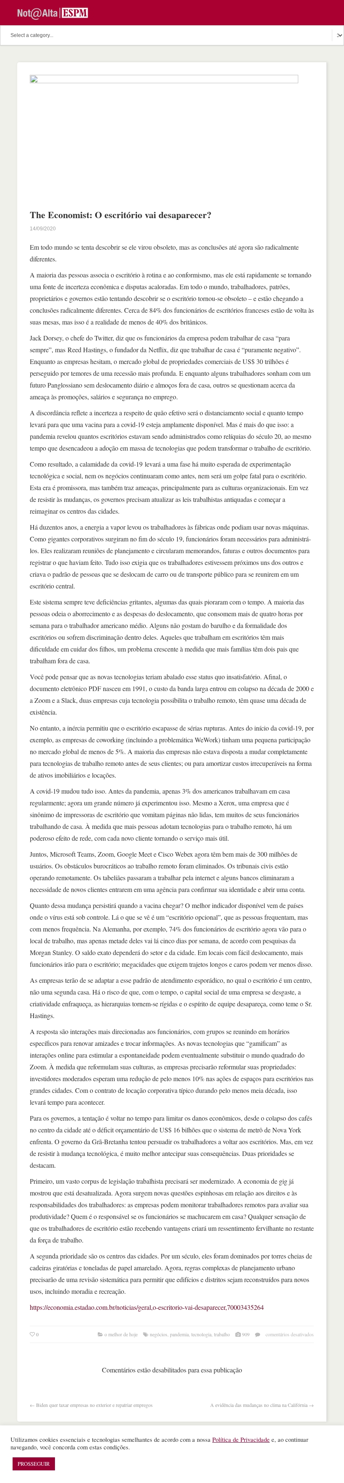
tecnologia (201, 1334)
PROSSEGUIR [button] (34, 1463)
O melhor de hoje (121, 1334)
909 (246, 1334)
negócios (158, 1334)
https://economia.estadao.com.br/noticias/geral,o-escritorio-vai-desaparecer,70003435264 (147, 1307)
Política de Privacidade (241, 1439)
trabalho (222, 1334)
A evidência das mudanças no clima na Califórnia (259, 1404)
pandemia (179, 1334)
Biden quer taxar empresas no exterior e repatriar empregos (94, 1404)
